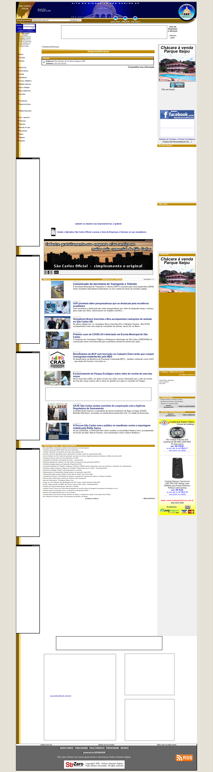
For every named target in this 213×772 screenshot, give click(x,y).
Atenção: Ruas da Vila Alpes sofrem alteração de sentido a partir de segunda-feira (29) (72, 454)
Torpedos (22, 141)
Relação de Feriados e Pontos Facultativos (177, 139)
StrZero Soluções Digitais (120, 757)
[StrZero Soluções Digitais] (74, 766)
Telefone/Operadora (25, 111)
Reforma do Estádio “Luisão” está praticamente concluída (62, 470)
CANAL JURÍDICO (25, 81)
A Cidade (22, 57)
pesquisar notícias (92, 498)
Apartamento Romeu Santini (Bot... (172, 401)
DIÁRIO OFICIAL (25, 84)
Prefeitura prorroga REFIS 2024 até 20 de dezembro (61, 450)
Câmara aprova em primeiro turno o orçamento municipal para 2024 (65, 490)
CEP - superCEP (24, 117)
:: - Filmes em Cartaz (171, 372)
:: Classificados (166, 397)
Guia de (172, 27)
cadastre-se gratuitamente (26, 32)
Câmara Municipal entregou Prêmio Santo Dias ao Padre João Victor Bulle (68, 474)
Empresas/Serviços (25, 104)
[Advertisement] (27, 202)
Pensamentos (23, 131)
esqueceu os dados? (26, 30)
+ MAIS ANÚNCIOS (188, 415)
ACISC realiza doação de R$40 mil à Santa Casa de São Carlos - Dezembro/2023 (70, 484)
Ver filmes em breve (187, 374)
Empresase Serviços (172, 30)
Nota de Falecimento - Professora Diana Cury (58, 480)
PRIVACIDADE (112, 748)
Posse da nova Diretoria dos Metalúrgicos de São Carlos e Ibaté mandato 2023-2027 (71, 482)
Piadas (21, 134)
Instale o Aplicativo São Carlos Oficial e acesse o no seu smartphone (101, 232)
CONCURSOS (23, 71)
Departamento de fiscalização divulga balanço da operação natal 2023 (67, 472)
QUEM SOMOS (66, 748)
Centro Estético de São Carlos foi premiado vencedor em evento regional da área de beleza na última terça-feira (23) (82, 456)
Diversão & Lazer (24, 127)
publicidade (36, 158)
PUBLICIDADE (81, 748)
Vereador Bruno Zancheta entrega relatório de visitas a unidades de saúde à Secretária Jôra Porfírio (77, 494)
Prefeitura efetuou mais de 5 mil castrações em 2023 (61, 458)
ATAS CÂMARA (24, 87)
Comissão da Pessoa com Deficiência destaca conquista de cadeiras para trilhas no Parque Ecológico (77, 476)
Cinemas (164, 372)
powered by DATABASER (94, 752)
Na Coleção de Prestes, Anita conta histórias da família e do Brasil (65, 496)
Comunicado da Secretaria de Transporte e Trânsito (105, 284)
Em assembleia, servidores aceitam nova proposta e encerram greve (66, 448)
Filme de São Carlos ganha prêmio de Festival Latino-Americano (64, 478)
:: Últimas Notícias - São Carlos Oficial (59, 445)
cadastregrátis (172, 36)
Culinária (22, 124)
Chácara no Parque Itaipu (169, 403)
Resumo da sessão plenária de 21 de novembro (59, 492)
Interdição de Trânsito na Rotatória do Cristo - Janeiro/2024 (63, 460)
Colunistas (22, 121)
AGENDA (22, 94)
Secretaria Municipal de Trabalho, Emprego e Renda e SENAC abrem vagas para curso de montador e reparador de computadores (87, 466)
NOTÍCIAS (22, 67)
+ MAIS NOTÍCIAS (148, 498)
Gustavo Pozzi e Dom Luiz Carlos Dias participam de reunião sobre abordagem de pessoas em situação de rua (80, 488)
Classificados (23, 101)
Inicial (21, 54)
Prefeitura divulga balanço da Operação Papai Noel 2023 (62, 464)
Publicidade (164, 254)
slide (56, 272)
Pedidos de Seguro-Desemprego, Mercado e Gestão (61, 486)
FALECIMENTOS (25, 91)
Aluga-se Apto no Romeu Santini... (172, 399)
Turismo (21, 61)
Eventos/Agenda (165, 145)
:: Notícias (46, 279)
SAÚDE (21, 74)
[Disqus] (98, 110)
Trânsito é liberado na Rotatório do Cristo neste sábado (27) (63, 452)
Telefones (22, 137)
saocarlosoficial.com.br (60, 696)
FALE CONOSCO (97, 748)
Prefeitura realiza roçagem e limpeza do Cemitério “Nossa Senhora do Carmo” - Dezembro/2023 (75, 468)
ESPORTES (23, 77)
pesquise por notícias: (112, 279)
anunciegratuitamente (168, 406)
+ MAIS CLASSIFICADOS (186, 406)
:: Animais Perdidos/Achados (172, 412)
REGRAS (125, 748)
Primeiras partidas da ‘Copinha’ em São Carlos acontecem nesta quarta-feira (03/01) (71, 462)
